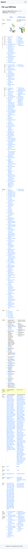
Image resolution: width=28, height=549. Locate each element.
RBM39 (18, 434)
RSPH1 (12, 437)
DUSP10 (8, 411)
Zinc (9, 310)
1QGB (10, 487)
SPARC (8, 442)
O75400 (18, 481)
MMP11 (21, 423)
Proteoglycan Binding (10, 82)
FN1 (11, 17)
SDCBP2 (18, 438)
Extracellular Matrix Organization (11, 528)
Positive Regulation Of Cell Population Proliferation (11, 112)
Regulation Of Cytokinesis (20, 99)
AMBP (12, 395)
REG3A (13, 436)
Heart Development (11, 110)
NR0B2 (8, 432)
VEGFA (13, 449)
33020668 (14, 326)
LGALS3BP (9, 426)
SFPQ (24, 442)
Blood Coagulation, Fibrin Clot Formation (11, 167)
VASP (18, 455)
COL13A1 (12, 400)
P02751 (11, 477)
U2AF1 (23, 449)
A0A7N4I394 (19, 477)
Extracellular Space (12, 44)
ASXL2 (18, 398)
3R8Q (8, 498)
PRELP (8, 434)
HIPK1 (18, 416)
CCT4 (18, 401)
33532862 (10, 370)
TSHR (13, 448)
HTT (21, 420)
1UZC (18, 483)
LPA (12, 426)
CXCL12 (8, 410)
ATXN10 (8, 398)
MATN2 (13, 427)
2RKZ (13, 494)
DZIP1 (21, 409)
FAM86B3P (12, 412)
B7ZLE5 (8, 477)
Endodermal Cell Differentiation (11, 132)
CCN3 (10, 399)
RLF (17, 436)
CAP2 (18, 400)
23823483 (20, 331)
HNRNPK (18, 417)
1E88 (8, 483)
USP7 (24, 454)
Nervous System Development (11, 108)
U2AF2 (18, 450)
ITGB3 (8, 423)
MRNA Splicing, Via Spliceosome (21, 88)
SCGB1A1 (9, 438)
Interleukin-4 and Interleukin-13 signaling (11, 242)
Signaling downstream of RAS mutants (11, 272)
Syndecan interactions (10, 211)
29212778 (10, 328)
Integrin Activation (11, 126)
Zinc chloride (10, 315)
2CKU (13, 489)
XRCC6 (18, 459)
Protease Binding (11, 65)
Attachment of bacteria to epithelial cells (10, 269)
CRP (10, 409)
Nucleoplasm (20, 38)
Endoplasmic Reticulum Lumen (11, 46)
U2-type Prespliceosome (21, 45)
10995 (18, 470)
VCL (20, 455)
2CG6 (12, 488)
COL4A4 (8, 405)
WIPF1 (24, 458)
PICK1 (18, 431)
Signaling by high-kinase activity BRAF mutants (11, 250)
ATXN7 (11, 398)
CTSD (13, 409)
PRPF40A (21, 17)
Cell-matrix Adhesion (10, 99)
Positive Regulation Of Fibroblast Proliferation (11, 142)
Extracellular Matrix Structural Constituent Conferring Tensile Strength (11, 522)
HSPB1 (23, 419)
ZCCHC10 (22, 460)
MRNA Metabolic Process (21, 514)
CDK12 (23, 401)
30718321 (10, 372)
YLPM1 (24, 459)
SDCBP (21, 437)
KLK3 (8, 425)
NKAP (22, 425)
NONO (22, 426)
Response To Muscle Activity (11, 124)
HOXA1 (8, 417)
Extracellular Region (10, 37)
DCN (11, 410)
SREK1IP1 (19, 447)
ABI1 (18, 395)
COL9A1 (12, 408)
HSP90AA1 (9, 419)
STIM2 (18, 448)
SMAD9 (13, 441)
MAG (11, 427)
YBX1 (21, 459)
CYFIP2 (21, 405)
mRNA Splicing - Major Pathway (21, 190)
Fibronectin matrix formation (11, 197)
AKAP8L (20, 395)
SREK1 (21, 445)
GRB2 (8, 416)
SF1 (22, 439)
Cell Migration (20, 97)
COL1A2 (12, 401)
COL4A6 (8, 406)
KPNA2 (10, 425)
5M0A (12, 504)
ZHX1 (18, 463)
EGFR (11, 411)
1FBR (12, 483)
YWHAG (18, 460)
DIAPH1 (18, 409)
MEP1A (8, 428)
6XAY (10, 507)
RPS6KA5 (9, 437)
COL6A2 (12, 406)
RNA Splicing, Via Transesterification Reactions (21, 521)
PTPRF (21, 433)
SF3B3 (21, 442)
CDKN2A (8, 400)
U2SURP (21, 450)
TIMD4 (8, 445)
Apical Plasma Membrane (11, 54)
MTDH (11, 430)
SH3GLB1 (11, 439)
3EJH (12, 495)
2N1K (13, 493)
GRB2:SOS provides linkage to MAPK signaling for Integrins (11, 221)
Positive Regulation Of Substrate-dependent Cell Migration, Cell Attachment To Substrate (11, 184)
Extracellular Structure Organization (10, 531)
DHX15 (18, 408)
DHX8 (21, 408)
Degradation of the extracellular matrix (11, 192)
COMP (8, 409)
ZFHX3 (22, 461)
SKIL (8, 441)
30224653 (20, 333)
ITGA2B (8, 421)
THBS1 (13, 444)
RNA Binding (20, 65)
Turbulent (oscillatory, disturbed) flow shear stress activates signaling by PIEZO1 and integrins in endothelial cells (11, 289)
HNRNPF (21, 416)
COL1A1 (8, 401)
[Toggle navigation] (25, 2)
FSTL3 (10, 415)
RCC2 (24, 434)
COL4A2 (8, 404)
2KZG (18, 485)
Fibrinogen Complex (10, 40)
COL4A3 (12, 404)
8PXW (20, 487)
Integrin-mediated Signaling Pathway (11, 106)
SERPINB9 (19, 439)
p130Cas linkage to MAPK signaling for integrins (11, 226)
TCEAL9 (21, 448)
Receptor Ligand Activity (11, 85)
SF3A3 (24, 441)
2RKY (10, 494)
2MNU (10, 493)
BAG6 (18, 399)
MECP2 (18, 423)
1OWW (12, 485)
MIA (14, 428)
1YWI (20, 483)
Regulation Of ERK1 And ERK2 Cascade (11, 158)
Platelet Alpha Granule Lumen (11, 58)
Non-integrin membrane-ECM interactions (11, 214)
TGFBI (8, 444)
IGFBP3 (8, 420)
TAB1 (8, 443)
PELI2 (13, 432)
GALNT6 (13, 415)
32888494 (10, 364)
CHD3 (21, 403)
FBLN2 (14, 414)
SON (22, 444)
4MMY (13, 500)
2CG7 (8, 489)
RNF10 (20, 436)
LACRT (13, 425)
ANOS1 (8, 397)
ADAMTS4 (9, 395)
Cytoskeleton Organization (20, 92)
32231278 (20, 336)
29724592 (20, 328)
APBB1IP (19, 397)
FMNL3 (18, 414)
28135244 (10, 376)
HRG (11, 417)
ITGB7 (13, 423)
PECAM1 (18, 428)
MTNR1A (8, 431)
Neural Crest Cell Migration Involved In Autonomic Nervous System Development (11, 177)
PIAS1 (18, 430)
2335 (8, 466)
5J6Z (8, 504)
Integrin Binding (11, 68)
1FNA (8, 484)
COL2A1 (8, 403)
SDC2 (12, 438)
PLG (12, 433)
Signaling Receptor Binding (11, 66)
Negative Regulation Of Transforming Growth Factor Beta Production (12, 163)
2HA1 (8, 493)
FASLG (8, 414)
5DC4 (8, 503)
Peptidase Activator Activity (11, 77)
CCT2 (23, 400)
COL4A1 (12, 403)
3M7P (10, 496)
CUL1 (24, 404)
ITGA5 (8, 422)
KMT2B (18, 421)
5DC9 (10, 503)
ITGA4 (14, 421)
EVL (17, 411)
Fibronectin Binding (11, 526)
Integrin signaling (11, 218)
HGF (12, 416)
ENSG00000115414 (10, 473)
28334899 (13, 360)
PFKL (22, 428)
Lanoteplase (10, 311)
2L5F (20, 485)
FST (7, 415)
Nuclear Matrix (21, 41)
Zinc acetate (10, 314)
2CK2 (10, 489)
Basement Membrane (10, 42)
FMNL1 (18, 412)
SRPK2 (22, 447)
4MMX (10, 500)
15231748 (19, 11)
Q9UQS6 (8, 478)
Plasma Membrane (11, 52)
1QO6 (13, 487)
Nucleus (19, 36)
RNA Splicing (20, 96)
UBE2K (21, 452)
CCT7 (20, 401)
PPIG (21, 431)
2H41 (10, 492)
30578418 (10, 350)
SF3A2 (21, 441)
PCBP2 (18, 427)
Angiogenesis (10, 88)
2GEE (8, 492)
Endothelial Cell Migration (11, 136)
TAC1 (13, 443)
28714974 (10, 329)
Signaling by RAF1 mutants (11, 275)
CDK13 (18, 403)
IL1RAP (23, 420)
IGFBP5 (11, 420)
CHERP (23, 403)
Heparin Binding (11, 76)
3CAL (10, 495)
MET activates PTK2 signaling (11, 261)
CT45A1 (21, 404)
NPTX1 (8, 391)
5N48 (10, 505)
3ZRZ (13, 498)
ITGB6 (10, 423)
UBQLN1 (10, 449)
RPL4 (23, 436)
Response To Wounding (10, 118)
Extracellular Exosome (10, 60)
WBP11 (18, 458)
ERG (24, 410)
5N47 (8, 505)
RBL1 (10, 436)
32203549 (13, 321)
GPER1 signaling (11, 266)
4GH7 (8, 499)
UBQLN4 (18, 454)
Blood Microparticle (11, 62)
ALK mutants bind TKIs (11, 278)
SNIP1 (21, 443)
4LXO (8, 500)
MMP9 (8, 430)
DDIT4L (21, 406)
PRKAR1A (19, 432)
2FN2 (10, 490)
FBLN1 (11, 414)
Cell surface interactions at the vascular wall (11, 200)
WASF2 (18, 456)
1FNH (13, 484)
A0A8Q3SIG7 (19, 478)
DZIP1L (18, 410)
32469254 (10, 327)
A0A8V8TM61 (19, 479)
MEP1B (11, 428)
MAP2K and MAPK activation (11, 239)
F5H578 (24, 479)
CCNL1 (20, 400)
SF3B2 (18, 442)
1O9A (10, 485)
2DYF (23, 484)
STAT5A (11, 442)
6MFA (8, 506)
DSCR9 (13, 410)
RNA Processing (21, 516)
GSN (10, 416)
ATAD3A (21, 398)
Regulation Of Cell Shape (11, 115)
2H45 (13, 492)
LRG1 (14, 426)
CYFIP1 (18, 405)
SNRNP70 (19, 444)
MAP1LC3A (22, 422)
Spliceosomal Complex (20, 529)
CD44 (13, 399)
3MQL (13, 496)
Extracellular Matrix (11, 56)
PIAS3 (21, 430)
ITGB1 (13, 422)
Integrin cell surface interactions (10, 208)
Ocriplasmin (10, 312)
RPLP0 (18, 437)
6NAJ (13, 506)
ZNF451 (18, 464)
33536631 (13, 354)
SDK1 (22, 438)
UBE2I (18, 452)
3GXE (8, 496)
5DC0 (13, 501)
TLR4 (11, 445)
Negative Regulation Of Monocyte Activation (10, 171)
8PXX (23, 487)
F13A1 (8, 412)
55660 (18, 466)
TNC (12, 447)
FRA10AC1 (19, 415)
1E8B (10, 483)
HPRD (9, 12)
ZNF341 (20, 463)
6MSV (10, 506)
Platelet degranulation (10, 190)
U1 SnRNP (20, 39)
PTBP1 (18, 433)
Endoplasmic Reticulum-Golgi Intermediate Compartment (11, 49)
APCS (11, 397)
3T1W (10, 498)
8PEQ (8, 509)
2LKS (18, 487)
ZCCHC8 (18, 461)
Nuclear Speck (21, 43)
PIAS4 (23, 430)
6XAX (8, 507)
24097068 (10, 358)
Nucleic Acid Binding (20, 526)
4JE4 (10, 499)
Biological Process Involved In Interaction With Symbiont (11, 146)
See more (8, 537)
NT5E (11, 432)
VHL (7, 450)
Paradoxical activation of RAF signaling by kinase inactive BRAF (11, 257)
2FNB (12, 490)
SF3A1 (18, 441)
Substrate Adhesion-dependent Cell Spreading (11, 129)
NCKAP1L (19, 425)
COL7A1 (8, 408)
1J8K (8, 485)
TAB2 (10, 443)
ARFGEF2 (23, 397)
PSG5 (22, 432)
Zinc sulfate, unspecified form (11, 317)
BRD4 (24, 399)
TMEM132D (19, 449)
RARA (8, 436)
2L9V (23, 485)
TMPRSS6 (9, 447)
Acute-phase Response (10, 93)
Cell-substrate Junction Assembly (11, 96)
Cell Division (20, 105)
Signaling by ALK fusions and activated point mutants (11, 281)
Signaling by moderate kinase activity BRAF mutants (11, 246)
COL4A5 (12, 405)
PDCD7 (21, 427)
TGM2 (11, 444)
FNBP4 (23, 414)
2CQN (20, 484)
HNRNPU (22, 417)
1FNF (10, 484)
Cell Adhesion (10, 97)
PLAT (10, 433)
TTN (7, 449)
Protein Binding (11, 73)
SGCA (8, 439)
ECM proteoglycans (10, 217)
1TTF (8, 488)
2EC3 (8, 490)
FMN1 (23, 411)
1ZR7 (18, 484)
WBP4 (21, 458)
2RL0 (8, 495)
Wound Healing (11, 134)
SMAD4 (10, 441)
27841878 (10, 377)
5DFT (13, 503)
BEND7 (20, 399)
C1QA (8, 399)
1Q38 (8, 487)
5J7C (10, 504)
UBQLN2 (22, 453)
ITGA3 (11, 421)
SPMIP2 (18, 445)
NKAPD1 (18, 426)
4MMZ (8, 501)
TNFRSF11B (9, 448)
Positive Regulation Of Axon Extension (11, 139)
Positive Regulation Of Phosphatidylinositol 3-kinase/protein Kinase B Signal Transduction (12, 152)
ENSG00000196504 (21, 473)
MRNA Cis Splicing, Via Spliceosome (20, 103)
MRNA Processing (21, 90)
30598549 (23, 321)
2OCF (8, 494)
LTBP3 (18, 422)
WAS (22, 455)
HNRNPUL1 (19, 419)
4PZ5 (10, 501)
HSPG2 (12, 419)
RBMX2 (21, 434)
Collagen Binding (11, 74)
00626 (8, 470)
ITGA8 (10, 422)
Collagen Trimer (11, 536)
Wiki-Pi (3, 2)
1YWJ (23, 483)
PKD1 (8, 433)
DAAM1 (18, 406)
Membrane (20, 40)
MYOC (12, 431)
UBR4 (22, 454)
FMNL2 (21, 412)
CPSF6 (18, 404)
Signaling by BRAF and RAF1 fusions (11, 253)
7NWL (13, 507)
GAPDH (23, 415)
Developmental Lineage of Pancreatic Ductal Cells (11, 306)
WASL (21, 456)
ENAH (21, 410)
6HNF (12, 505)
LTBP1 (8, 427)
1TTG (10, 488)
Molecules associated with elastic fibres (11, 204)
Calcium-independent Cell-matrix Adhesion (11, 103)
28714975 (10, 347)
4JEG (12, 499)
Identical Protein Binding (11, 80)
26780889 (10, 323)
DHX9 (23, 408)
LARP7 (21, 421)
